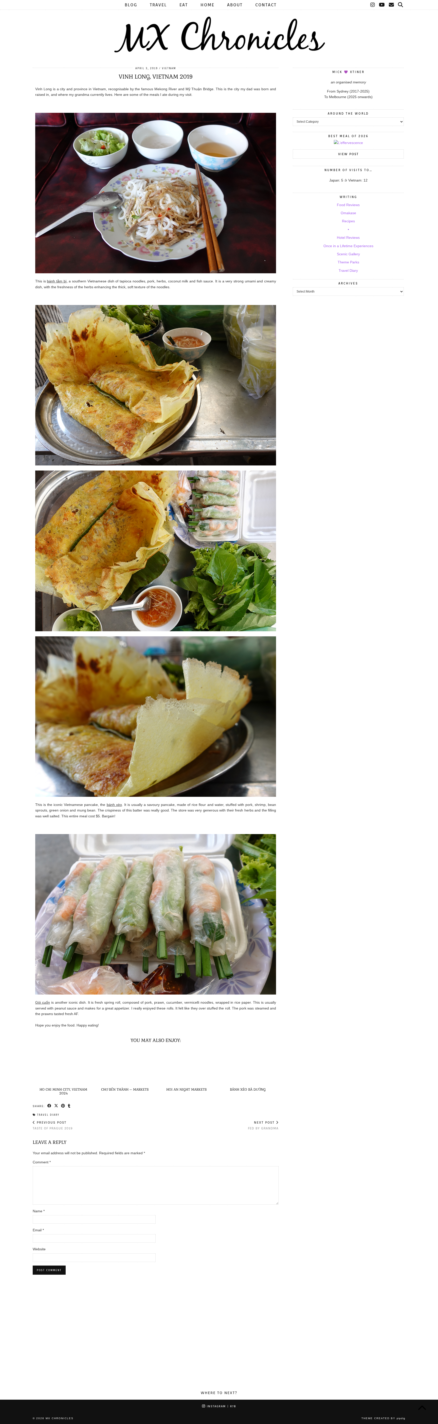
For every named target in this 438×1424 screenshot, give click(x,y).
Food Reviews (348, 205)
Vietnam (169, 68)
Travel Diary (48, 1114)
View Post (348, 154)
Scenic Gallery (348, 254)
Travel (158, 4)
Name (39, 1211)
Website (39, 1249)
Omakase (348, 213)
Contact (266, 4)
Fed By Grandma (263, 1125)
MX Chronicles (60, 1418)
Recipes (348, 221)
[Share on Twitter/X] (56, 1106)
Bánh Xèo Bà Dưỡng (248, 1089)
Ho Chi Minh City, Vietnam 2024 (63, 1091)
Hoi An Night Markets (186, 1089)
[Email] (391, 5)
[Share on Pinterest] (63, 1106)
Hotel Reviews (348, 238)
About (235, 4)
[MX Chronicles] (219, 27)
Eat (183, 4)
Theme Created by (383, 1418)
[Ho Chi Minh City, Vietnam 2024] (63, 1067)
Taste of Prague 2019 (52, 1125)
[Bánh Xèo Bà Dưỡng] (247, 1067)
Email (38, 1230)
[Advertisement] (219, 1340)
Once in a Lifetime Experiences (348, 246)
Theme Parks (348, 262)
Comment (42, 1162)
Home (207, 4)
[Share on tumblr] (69, 1106)
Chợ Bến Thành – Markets (125, 1089)
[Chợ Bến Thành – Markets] (124, 1067)
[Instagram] (372, 5)
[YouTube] (382, 5)
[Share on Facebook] (49, 1106)
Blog (131, 4)
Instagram (221, 1406)
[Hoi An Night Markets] (186, 1067)
